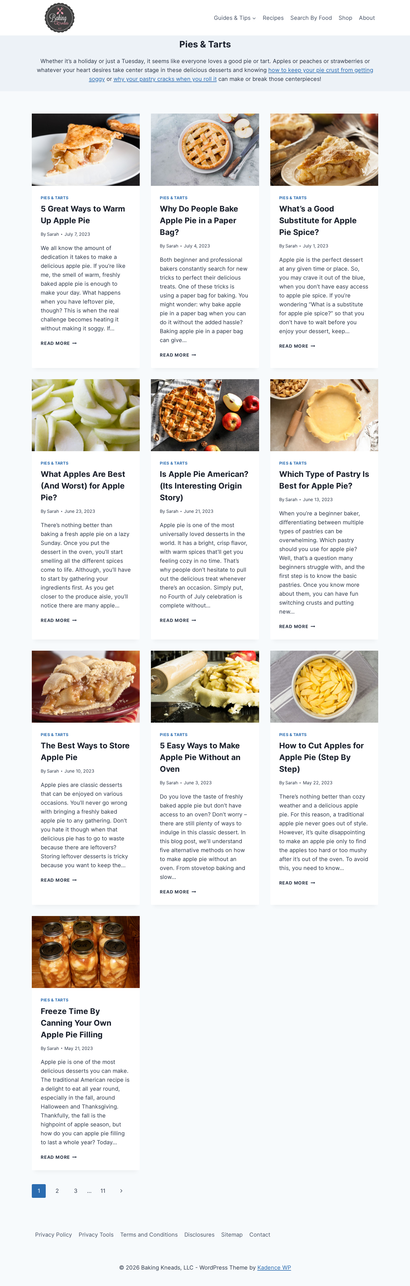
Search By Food (311, 18)
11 (102, 1191)
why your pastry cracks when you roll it (165, 79)
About (367, 18)
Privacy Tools (96, 1234)
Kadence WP (274, 1267)
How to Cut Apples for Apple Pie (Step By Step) (321, 757)
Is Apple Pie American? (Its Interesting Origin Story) (204, 485)
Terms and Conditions (149, 1234)
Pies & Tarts (54, 197)
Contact (259, 1234)
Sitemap (232, 1234)
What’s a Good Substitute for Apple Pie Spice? (318, 220)
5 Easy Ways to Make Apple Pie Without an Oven (200, 757)
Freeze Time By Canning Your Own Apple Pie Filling (76, 1022)
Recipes (273, 18)
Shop (345, 18)
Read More (59, 343)
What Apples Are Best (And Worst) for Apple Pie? (83, 485)
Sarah (53, 234)
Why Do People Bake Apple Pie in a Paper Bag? (199, 220)
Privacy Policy (53, 1234)
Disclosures (199, 1234)
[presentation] (86, 150)
